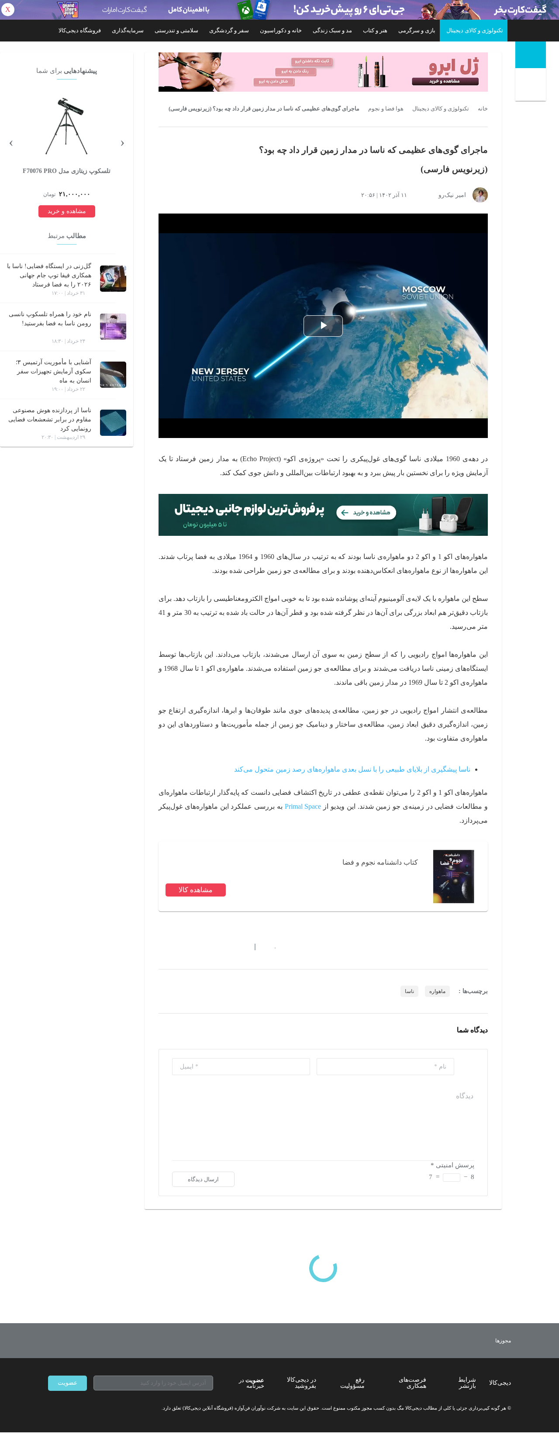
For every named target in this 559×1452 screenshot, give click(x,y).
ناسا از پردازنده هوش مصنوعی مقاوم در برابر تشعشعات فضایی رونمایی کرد (49, 419)
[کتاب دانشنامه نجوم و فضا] (453, 876)
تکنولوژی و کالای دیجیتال (474, 30)
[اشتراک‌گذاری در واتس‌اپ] (177, 947)
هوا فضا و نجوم (386, 109)
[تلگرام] (51, 1408)
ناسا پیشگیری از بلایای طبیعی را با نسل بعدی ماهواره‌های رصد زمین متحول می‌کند (352, 769)
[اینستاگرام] (67, 1408)
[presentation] (122, 141)
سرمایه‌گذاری (128, 30)
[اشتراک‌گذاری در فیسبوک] (209, 947)
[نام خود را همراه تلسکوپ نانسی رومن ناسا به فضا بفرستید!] (113, 327)
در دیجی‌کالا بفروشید (301, 1382)
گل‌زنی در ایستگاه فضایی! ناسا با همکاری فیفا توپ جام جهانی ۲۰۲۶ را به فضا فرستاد (49, 275)
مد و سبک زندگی (332, 30)
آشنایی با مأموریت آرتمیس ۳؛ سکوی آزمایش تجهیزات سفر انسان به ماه (53, 371)
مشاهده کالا (196, 889)
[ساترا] (471, 1340)
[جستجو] (531, 86)
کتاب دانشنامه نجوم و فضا (380, 862)
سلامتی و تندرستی (176, 30)
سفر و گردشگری (229, 30)
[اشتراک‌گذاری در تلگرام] (162, 947)
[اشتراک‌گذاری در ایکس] (193, 947)
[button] (270, 947)
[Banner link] (279, 10)
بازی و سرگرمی (416, 30)
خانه (483, 109)
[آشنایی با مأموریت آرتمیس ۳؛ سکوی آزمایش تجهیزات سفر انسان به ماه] (113, 375)
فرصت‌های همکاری (412, 1382)
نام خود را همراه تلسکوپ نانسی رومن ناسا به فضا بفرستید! (50, 319)
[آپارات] (98, 1408)
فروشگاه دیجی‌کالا (80, 30)
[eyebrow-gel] (323, 72)
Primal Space (303, 806)
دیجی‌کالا (500, 1383)
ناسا (409, 991)
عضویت (67, 1383)
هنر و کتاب (375, 30)
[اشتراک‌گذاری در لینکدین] (224, 947)
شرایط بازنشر (467, 1382)
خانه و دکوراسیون (281, 30)
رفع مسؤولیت (352, 1382)
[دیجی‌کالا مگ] (530, 54)
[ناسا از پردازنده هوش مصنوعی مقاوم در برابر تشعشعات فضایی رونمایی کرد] (113, 423)
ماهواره (437, 991)
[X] (82, 1408)
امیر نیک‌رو (452, 195)
